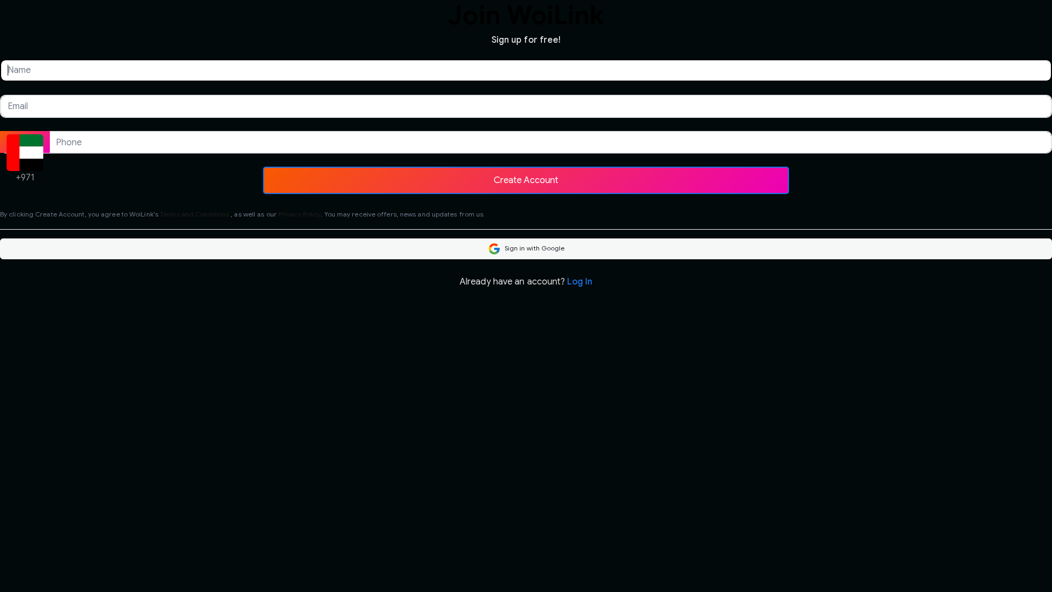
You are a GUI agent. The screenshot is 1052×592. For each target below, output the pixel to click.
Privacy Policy (299, 214)
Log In (579, 281)
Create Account (526, 180)
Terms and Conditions (194, 214)
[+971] (25, 142)
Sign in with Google (534, 248)
